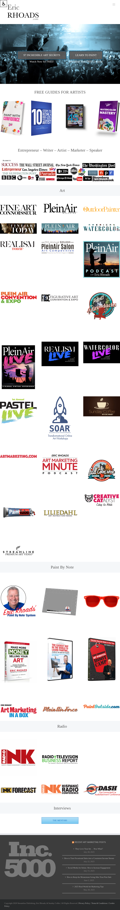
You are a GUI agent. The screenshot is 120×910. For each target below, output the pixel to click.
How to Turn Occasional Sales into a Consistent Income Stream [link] (89, 858)
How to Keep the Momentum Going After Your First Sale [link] (89, 877)
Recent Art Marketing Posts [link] (90, 842)
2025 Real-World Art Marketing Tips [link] (89, 886)
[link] (3, 3)
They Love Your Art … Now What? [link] (89, 849)
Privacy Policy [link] (84, 903)
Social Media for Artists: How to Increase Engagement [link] (89, 868)
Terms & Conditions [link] (99, 903)
